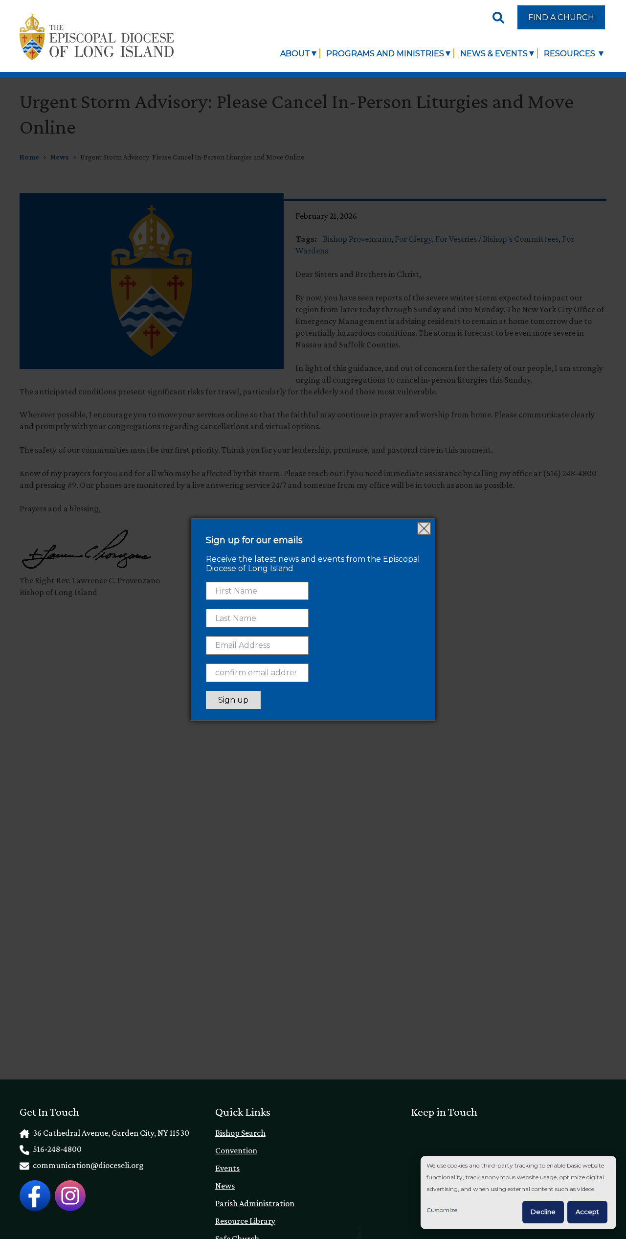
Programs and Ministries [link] (385, 53)
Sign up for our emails (254, 540)
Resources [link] (570, 53)
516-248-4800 (56, 1149)
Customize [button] (441, 1210)
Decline (543, 1212)
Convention (236, 1150)
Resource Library (245, 1221)
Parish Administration (254, 1203)
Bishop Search (240, 1133)
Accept (587, 1212)
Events (227, 1168)
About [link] (295, 53)
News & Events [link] (494, 53)
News (225, 1186)
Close (424, 528)
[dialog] (518, 1193)
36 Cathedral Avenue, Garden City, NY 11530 (110, 1133)
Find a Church (561, 17)
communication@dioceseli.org (87, 1165)
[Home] (97, 37)
